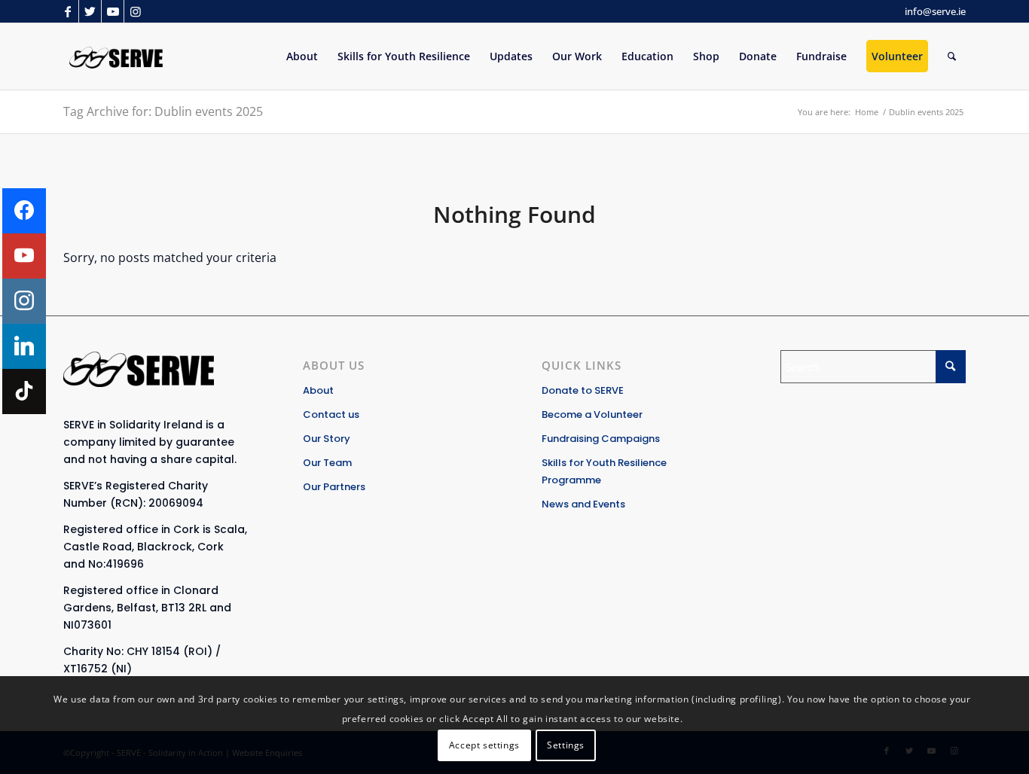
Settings (566, 744)
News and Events (583, 504)
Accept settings (484, 744)
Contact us (331, 414)
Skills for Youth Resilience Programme (604, 471)
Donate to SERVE (583, 390)
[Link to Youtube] (113, 11)
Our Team (327, 463)
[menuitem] (302, 56)
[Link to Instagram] (135, 11)
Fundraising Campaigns (601, 438)
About (318, 390)
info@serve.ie (935, 11)
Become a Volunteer (592, 414)
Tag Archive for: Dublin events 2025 (163, 111)
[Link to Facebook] (67, 11)
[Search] (952, 56)
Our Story (326, 438)
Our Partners (334, 487)
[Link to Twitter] (90, 11)
